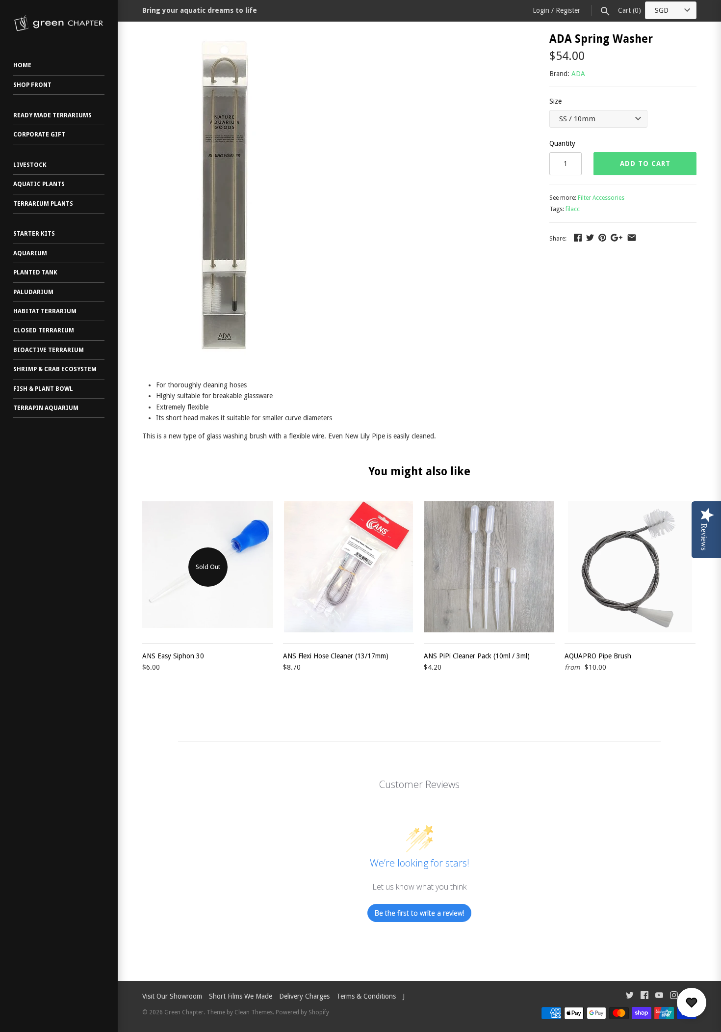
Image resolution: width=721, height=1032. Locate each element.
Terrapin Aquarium (45, 408)
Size (555, 101)
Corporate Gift (39, 134)
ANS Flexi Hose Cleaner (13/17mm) (335, 656)
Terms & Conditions (366, 996)
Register (568, 10)
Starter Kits (34, 233)
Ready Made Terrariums (52, 115)
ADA (578, 74)
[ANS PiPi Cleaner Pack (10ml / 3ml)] (489, 566)
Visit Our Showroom (172, 996)
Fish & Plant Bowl (43, 388)
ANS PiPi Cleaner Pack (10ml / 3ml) (477, 656)
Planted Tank (35, 272)
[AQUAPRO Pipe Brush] (630, 566)
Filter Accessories (601, 197)
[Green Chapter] (59, 23)
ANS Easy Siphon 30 (173, 656)
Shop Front (32, 84)
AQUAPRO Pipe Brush (598, 656)
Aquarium (30, 253)
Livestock (30, 165)
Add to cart (645, 163)
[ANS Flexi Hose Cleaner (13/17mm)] (348, 566)
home (22, 65)
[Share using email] (632, 238)
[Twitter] (630, 996)
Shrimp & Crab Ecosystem (55, 369)
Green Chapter (184, 1012)
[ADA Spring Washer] (229, 39)
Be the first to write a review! (419, 913)
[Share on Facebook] (578, 238)
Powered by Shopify (302, 1012)
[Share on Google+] (616, 238)
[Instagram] (674, 996)
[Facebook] (644, 996)
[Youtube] (659, 996)
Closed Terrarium (43, 330)
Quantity (562, 143)
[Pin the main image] (602, 238)
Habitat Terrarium (45, 311)
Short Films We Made (240, 996)
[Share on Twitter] (590, 238)
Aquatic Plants (39, 184)
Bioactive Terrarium (48, 350)
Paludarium (33, 292)
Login (541, 10)
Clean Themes (253, 1012)
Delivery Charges (304, 996)
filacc (573, 209)
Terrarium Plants (43, 203)
